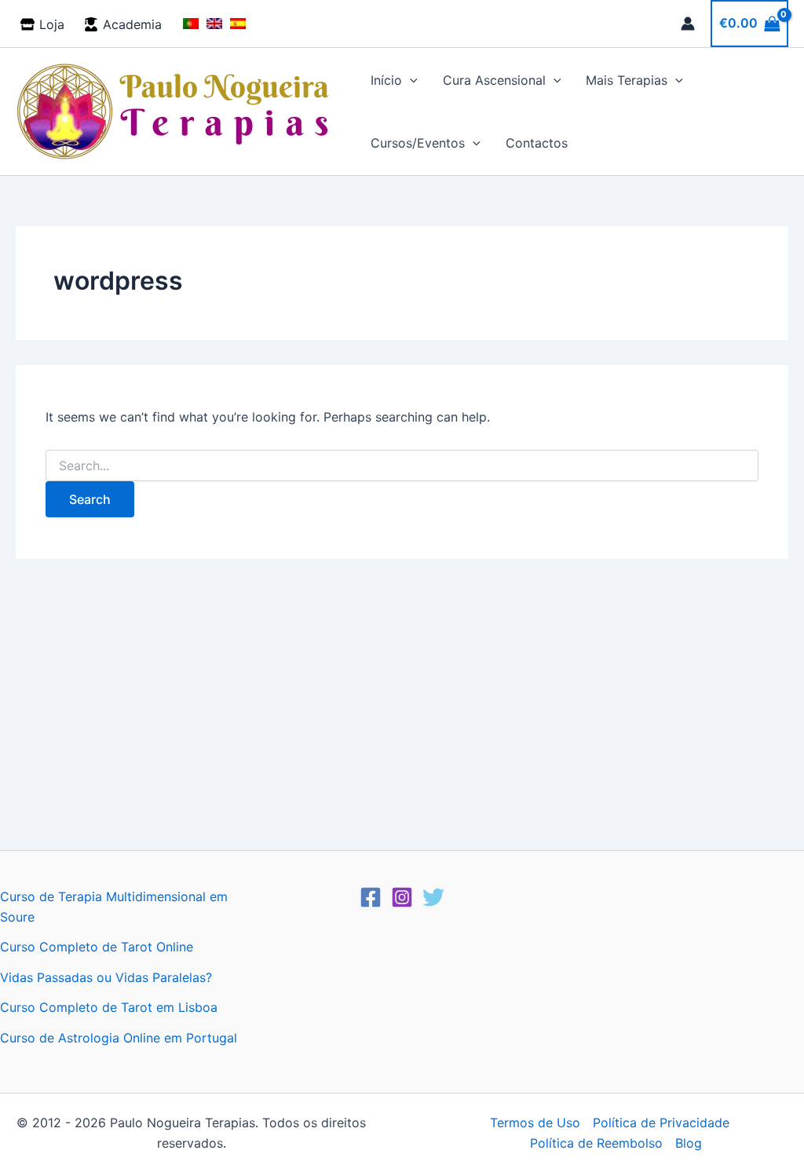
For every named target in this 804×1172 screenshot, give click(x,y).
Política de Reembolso (596, 1143)
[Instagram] (402, 897)
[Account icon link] (688, 23)
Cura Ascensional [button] (494, 80)
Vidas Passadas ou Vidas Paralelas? (106, 977)
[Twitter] (433, 897)
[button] (410, 80)
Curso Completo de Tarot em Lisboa (108, 1007)
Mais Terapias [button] (626, 80)
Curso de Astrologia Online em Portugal (118, 1038)
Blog (688, 1143)
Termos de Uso (535, 1122)
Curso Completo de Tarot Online (96, 947)
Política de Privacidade (661, 1122)
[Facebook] (371, 897)
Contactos (537, 143)
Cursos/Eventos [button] (418, 143)
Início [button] (386, 80)
